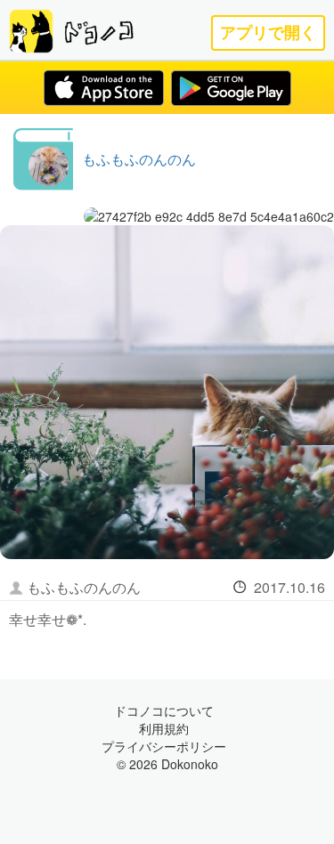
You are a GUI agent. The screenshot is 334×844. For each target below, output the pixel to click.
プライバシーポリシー (164, 746)
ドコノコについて (164, 710)
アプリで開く (268, 32)
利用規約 (164, 728)
